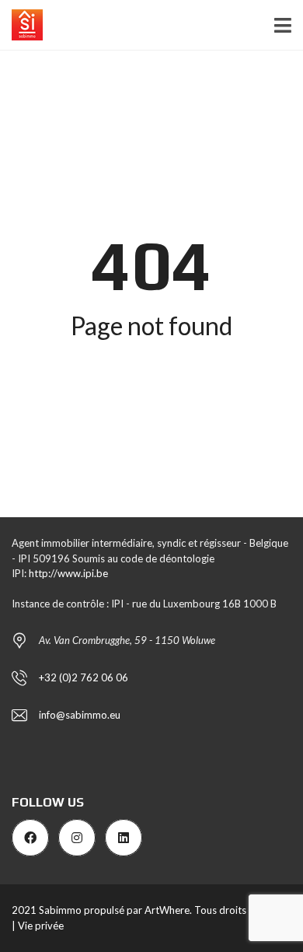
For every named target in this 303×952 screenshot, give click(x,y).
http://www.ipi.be (68, 573)
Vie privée (41, 925)
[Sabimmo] (21, 25)
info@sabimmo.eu (79, 715)
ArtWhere (167, 910)
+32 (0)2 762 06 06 (83, 677)
